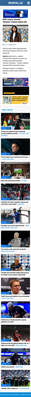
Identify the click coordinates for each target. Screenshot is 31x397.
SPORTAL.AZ (15, 3)
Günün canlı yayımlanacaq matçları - (14, 180)
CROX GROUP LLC (16, 394)
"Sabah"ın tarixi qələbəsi (12, 367)
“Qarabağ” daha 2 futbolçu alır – (15, 388)
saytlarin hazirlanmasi (9, 76)
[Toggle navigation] (28, 3)
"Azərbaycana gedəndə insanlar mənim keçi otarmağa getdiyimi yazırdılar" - (15, 133)
